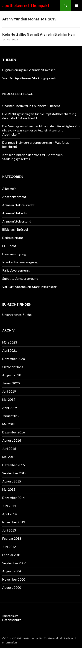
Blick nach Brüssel (15, 229)
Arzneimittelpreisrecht (18, 205)
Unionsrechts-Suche (17, 315)
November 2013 (13, 522)
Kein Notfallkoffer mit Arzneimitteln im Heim (39, 34)
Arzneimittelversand (16, 221)
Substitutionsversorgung (20, 278)
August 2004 (11, 571)
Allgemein (9, 188)
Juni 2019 (9, 391)
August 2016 (11, 440)
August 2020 (11, 375)
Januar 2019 (11, 416)
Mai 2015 (8, 489)
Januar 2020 (11, 383)
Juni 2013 (9, 530)
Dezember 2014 (13, 498)
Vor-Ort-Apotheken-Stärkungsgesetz (29, 78)
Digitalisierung (12, 238)
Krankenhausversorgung (20, 262)
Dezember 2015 (13, 465)
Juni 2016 (9, 448)
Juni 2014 (9, 506)
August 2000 (11, 587)
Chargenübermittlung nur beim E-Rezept (31, 106)
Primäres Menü (76, 5)
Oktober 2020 (12, 367)
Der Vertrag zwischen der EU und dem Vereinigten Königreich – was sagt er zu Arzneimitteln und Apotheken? (41, 130)
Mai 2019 (8, 399)
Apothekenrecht (14, 197)
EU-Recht (9, 246)
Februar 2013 (11, 538)
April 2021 (9, 350)
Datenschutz (11, 620)
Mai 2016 (8, 457)
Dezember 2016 (13, 432)
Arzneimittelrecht (15, 213)
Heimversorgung (14, 254)
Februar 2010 (11, 555)
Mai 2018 (8, 424)
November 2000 (13, 579)
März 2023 (9, 342)
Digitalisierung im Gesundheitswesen (29, 70)
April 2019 (9, 408)
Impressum (10, 616)
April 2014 (9, 514)
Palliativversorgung (16, 270)
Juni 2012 (9, 547)
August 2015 (11, 481)
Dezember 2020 (13, 359)
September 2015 (14, 473)
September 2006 (14, 563)
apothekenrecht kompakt (25, 5)
